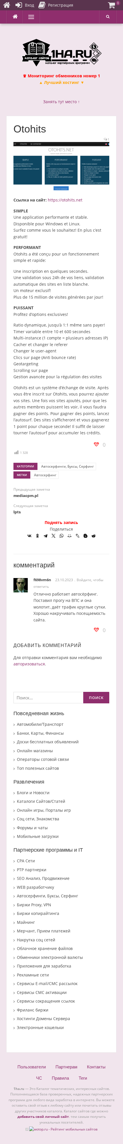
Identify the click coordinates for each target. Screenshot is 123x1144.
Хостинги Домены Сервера (43, 1018)
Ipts (17, 512)
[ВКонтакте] (29, 535)
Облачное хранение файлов (45, 948)
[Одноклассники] (37, 535)
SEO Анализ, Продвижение (43, 878)
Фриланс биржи (32, 1010)
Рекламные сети (33, 975)
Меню (29, 17)
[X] (53, 535)
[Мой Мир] (69, 535)
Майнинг (26, 922)
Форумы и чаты (32, 827)
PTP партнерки (31, 869)
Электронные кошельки (40, 1027)
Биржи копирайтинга (38, 913)
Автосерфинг (45, 475)
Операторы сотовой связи (43, 759)
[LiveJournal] (77, 535)
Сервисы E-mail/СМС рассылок (47, 983)
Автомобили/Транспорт (40, 724)
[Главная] (6, 5)
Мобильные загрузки (38, 836)
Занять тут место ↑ (61, 101)
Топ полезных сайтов (38, 768)
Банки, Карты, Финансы (40, 733)
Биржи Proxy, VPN (34, 904)
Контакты (96, 1066)
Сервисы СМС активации (42, 992)
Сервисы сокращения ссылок (46, 1001)
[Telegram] (45, 535)
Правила (60, 1078)
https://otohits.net (65, 200)
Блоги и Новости (33, 792)
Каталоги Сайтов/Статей (41, 801)
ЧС (39, 1078)
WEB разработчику (35, 887)
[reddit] (93, 535)
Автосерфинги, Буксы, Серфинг (67, 466)
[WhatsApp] (61, 535)
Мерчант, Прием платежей (43, 931)
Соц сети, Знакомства (38, 818)
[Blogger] (85, 535)
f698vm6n (42, 579)
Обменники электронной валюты (50, 957)
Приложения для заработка (44, 966)
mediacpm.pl (25, 495)
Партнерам (66, 1066)
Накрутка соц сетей (36, 940)
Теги (83, 1078)
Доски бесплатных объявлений (48, 741)
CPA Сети (26, 860)
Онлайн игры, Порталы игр (44, 810)
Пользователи (31, 1066)
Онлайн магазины (35, 750)
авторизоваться (29, 664)
